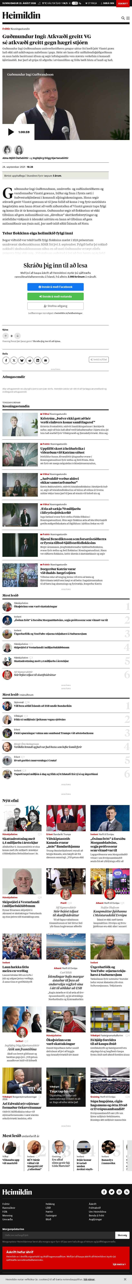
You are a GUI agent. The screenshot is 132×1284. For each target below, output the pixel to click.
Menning (7, 1215)
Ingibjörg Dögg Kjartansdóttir (51, 158)
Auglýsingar (95, 1219)
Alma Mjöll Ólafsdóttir (15, 158)
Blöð (48, 1219)
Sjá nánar (89, 1279)
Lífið (48, 1207)
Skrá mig (122, 1235)
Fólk (4, 1211)
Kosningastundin (20, 28)
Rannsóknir (8, 1207)
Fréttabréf (95, 1207)
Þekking (50, 1203)
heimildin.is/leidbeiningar (68, 313)
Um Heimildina (97, 1211)
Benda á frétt (96, 1215)
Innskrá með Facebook (57, 287)
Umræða (7, 1219)
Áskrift (92, 1203)
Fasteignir (51, 1215)
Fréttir (6, 28)
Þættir (49, 1211)
